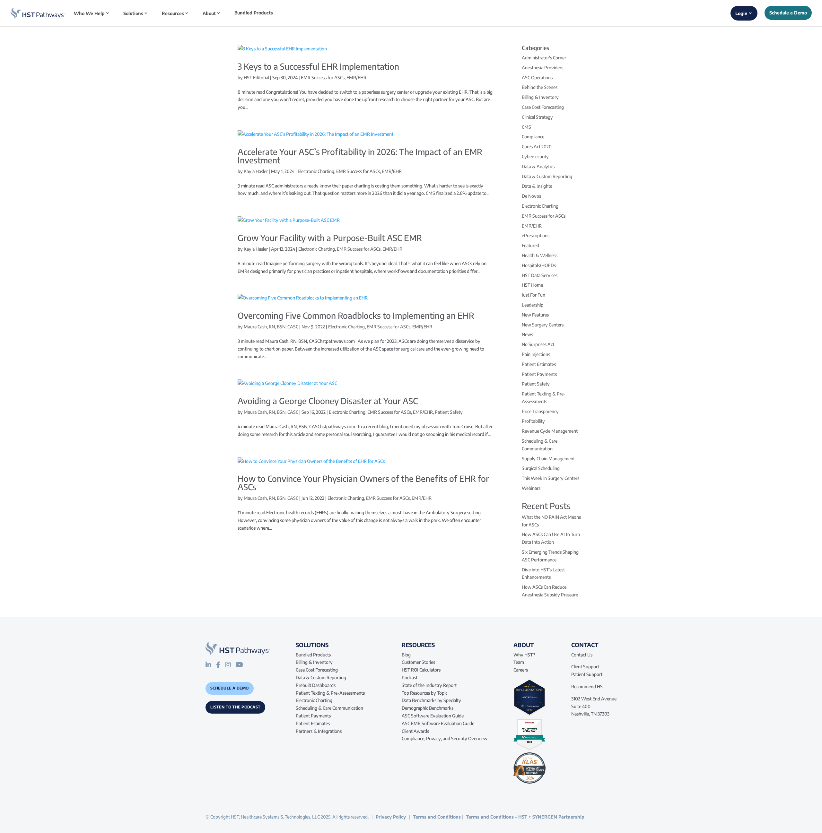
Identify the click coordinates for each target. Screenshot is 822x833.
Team (518, 662)
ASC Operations (537, 77)
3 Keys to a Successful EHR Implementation (318, 66)
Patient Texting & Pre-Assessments (330, 693)
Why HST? (524, 654)
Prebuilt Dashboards (316, 685)
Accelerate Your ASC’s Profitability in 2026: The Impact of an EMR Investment (360, 155)
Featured (530, 245)
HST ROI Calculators (421, 669)
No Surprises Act (538, 344)
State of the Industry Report (429, 685)
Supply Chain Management (548, 458)
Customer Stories (418, 662)
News (527, 334)
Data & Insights (537, 186)
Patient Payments (539, 374)
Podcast (409, 677)
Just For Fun (533, 295)
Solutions (133, 13)
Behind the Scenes (539, 87)
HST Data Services (539, 275)
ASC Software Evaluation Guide (433, 715)
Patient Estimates (539, 364)
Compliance (533, 136)
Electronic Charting (316, 171)
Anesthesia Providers (542, 67)
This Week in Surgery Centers (550, 478)
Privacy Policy (391, 817)
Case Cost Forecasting (543, 107)
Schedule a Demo (229, 688)
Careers (520, 669)
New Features (535, 314)
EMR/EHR (356, 77)
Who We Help (89, 13)
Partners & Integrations (319, 731)
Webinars (531, 488)
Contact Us (581, 654)
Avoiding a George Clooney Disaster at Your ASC (328, 400)
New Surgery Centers (543, 324)
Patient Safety (449, 412)
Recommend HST (588, 686)
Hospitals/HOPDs (539, 265)
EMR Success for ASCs (323, 77)
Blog (406, 654)
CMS (526, 127)
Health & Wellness (539, 255)
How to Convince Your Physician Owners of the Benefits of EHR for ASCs (363, 482)
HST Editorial (256, 77)
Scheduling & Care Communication (329, 708)
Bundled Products (253, 13)
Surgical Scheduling (541, 468)
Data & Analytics (538, 166)
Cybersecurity (535, 156)
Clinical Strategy (537, 117)
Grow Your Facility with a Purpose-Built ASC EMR (330, 237)
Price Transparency (540, 411)
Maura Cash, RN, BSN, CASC (271, 326)
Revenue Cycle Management (550, 431)
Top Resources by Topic (424, 693)
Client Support (585, 666)
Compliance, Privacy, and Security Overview (444, 738)
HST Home (532, 285)
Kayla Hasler (256, 171)
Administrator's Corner (544, 57)
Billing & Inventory (540, 97)
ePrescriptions (535, 235)
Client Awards (415, 731)
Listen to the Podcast (235, 707)
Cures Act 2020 (537, 146)
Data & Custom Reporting (547, 176)
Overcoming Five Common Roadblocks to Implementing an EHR (356, 315)
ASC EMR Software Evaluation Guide (438, 723)
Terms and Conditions (437, 817)
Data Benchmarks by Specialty (431, 700)
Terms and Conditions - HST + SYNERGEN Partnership (525, 817)
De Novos (531, 196)
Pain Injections (536, 354)
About (209, 13)
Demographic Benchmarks (427, 708)
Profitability (533, 421)
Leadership (532, 305)
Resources (173, 13)
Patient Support (586, 674)
